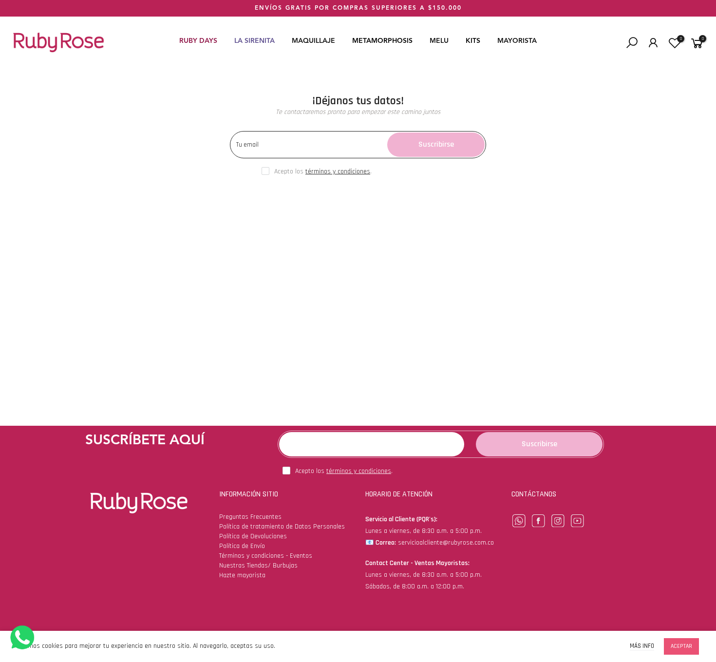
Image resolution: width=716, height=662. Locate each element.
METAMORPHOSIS (382, 41)
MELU (439, 41)
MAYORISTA (517, 41)
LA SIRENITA (254, 41)
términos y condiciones (337, 171)
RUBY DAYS (198, 41)
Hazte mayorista (242, 575)
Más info (642, 646)
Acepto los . (323, 171)
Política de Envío (242, 546)
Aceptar (681, 646)
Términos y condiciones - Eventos (265, 555)
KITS (473, 41)
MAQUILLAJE (313, 41)
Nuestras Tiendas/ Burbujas (258, 565)
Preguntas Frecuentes (250, 516)
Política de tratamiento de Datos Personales (282, 526)
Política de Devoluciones (253, 536)
